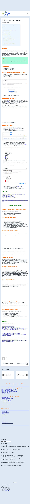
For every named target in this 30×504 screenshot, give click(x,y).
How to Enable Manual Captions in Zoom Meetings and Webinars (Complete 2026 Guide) (15, 446)
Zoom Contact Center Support (6, 401)
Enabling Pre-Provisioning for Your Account (9, 30)
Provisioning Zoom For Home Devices (8, 196)
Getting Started (4, 411)
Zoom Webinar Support (5, 399)
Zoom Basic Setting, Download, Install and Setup (9, 389)
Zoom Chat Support (5, 403)
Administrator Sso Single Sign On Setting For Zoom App (11, 327)
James (4, 22)
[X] (15, 482)
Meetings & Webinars (5, 413)
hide (12, 25)
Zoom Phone (4, 414)
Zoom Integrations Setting (6, 392)
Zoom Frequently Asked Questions (7, 423)
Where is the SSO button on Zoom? (9, 39)
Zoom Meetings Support (5, 397)
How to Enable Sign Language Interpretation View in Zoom (10, 445)
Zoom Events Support (5, 402)
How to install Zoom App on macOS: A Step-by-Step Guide (10, 449)
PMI (15, 107)
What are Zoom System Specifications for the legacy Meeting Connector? (12, 462)
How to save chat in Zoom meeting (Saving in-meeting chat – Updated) (12, 455)
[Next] (27, 375)
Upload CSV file (19, 186)
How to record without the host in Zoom (22, 363)
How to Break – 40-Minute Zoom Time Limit (8, 459)
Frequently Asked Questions (8, 36)
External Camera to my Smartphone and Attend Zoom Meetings (11, 465)
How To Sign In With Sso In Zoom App (8, 336)
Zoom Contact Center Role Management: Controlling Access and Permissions (13, 461)
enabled (8, 101)
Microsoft (24, 144)
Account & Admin (4, 415)
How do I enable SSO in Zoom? (9, 38)
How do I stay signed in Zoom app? (9, 43)
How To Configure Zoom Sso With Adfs (8, 323)
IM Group (6, 157)
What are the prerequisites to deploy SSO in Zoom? (12, 37)
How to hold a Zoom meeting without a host (8, 453)
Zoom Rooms (4, 416)
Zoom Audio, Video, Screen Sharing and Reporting (9, 391)
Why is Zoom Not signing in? (8, 42)
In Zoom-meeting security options (7, 363)
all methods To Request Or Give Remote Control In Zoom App (10, 458)
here (22, 145)
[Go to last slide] (3, 375)
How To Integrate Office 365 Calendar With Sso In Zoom (11, 333)
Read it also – (6, 35)
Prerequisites (5, 28)
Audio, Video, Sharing (5, 412)
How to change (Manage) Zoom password (7, 452)
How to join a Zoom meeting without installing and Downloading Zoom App (12, 456)
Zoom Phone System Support (6, 400)
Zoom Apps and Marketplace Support (7, 398)
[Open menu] (27, 13)
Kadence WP (7, 490)
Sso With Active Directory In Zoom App (8, 326)
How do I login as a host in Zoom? (9, 44)
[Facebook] (13, 482)
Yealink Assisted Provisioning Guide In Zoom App (10, 197)
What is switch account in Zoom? (9, 41)
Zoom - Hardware (5, 422)
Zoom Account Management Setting (7, 390)
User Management (14, 128)
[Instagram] (16, 482)
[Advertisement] (15, 5)
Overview (4, 26)
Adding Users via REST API (7, 32)
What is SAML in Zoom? (8, 40)
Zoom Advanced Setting (5, 393)
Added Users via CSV (6, 34)
